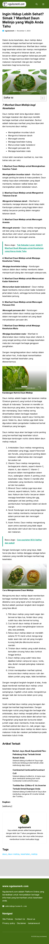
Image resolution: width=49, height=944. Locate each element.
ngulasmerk (9, 31)
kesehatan (25, 854)
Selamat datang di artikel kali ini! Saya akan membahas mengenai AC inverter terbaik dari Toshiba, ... (29, 794)
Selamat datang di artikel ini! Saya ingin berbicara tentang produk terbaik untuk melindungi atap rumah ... (28, 762)
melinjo (34, 854)
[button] (36, 4)
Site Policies (7, 919)
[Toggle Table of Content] (41, 98)
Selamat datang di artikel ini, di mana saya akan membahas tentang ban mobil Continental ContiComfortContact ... (29, 778)
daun (4, 854)
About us (31, 919)
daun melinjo (14, 854)
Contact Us (20, 919)
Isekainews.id (34, 923)
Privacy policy (8, 923)
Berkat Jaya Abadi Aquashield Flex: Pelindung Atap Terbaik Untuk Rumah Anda (29, 754)
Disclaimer (21, 923)
